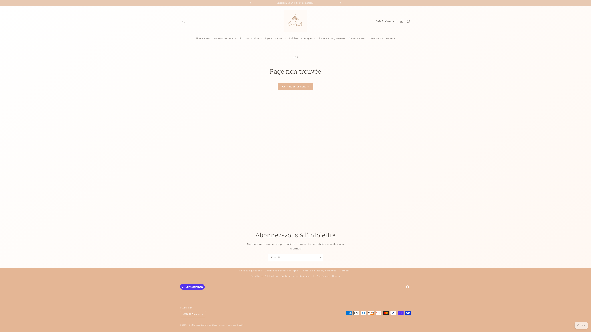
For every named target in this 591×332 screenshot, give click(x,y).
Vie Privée (323, 276)
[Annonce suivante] (340, 3)
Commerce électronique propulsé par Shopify (222, 325)
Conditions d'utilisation (264, 276)
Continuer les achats (295, 86)
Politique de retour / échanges (318, 270)
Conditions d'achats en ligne (281, 270)
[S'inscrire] (319, 257)
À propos (344, 270)
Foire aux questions (250, 270)
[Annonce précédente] (250, 3)
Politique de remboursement (297, 276)
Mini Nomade (194, 325)
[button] (183, 21)
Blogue (336, 276)
